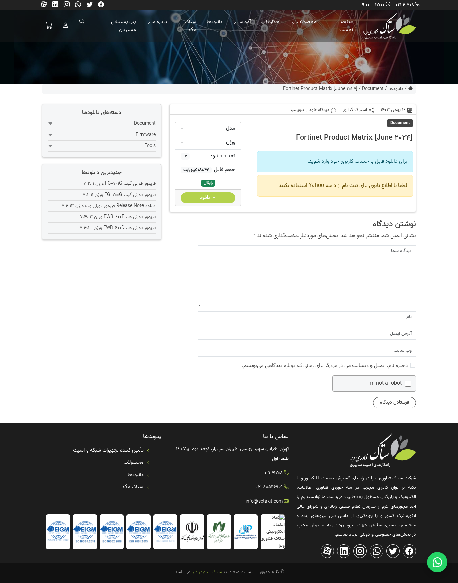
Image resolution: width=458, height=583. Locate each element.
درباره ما (159, 22)
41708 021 (405, 5)
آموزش (244, 22)
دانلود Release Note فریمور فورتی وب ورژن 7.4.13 (109, 206)
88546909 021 (269, 487)
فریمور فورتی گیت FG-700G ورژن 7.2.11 (119, 195)
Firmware (146, 135)
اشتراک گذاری (355, 110)
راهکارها (274, 22)
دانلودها (214, 22)
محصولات (307, 22)
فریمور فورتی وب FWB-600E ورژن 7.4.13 (118, 217)
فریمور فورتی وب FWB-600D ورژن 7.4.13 (118, 228)
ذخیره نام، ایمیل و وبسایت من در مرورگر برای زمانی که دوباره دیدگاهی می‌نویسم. (325, 366)
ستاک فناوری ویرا (206, 572)
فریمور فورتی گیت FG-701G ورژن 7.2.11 (119, 184)
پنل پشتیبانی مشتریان (123, 26)
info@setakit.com (264, 502)
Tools (150, 146)
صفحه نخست (346, 26)
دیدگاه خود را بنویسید (309, 110)
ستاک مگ (190, 26)
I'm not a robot (384, 383)
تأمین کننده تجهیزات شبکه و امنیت (108, 450)
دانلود (206, 197)
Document (373, 89)
